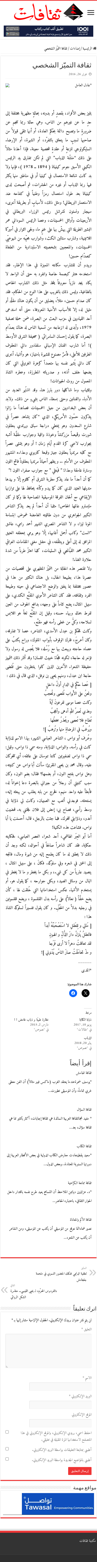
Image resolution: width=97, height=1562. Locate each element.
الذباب (88, 1038)
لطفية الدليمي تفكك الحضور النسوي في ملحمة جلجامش (61, 1274)
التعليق (86, 1329)
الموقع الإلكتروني (82, 1414)
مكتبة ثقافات (87, 1541)
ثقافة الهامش (84, 1073)
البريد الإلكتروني (80, 1396)
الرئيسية (88, 48)
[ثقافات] (48, 11)
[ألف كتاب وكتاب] (48, 31)
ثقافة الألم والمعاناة (81, 1220)
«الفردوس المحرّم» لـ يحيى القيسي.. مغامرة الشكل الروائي (33, 1291)
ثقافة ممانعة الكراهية (80, 1183)
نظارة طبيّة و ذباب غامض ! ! (31, 1020)
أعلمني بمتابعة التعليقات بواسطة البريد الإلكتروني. (62, 1450)
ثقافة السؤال (84, 1109)
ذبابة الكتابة (85, 1020)
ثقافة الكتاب (84, 1146)
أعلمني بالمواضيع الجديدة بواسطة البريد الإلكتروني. (62, 1460)
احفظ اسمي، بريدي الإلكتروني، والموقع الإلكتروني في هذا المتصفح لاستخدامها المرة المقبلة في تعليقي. (56, 1436)
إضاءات (75, 48)
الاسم (87, 1378)
